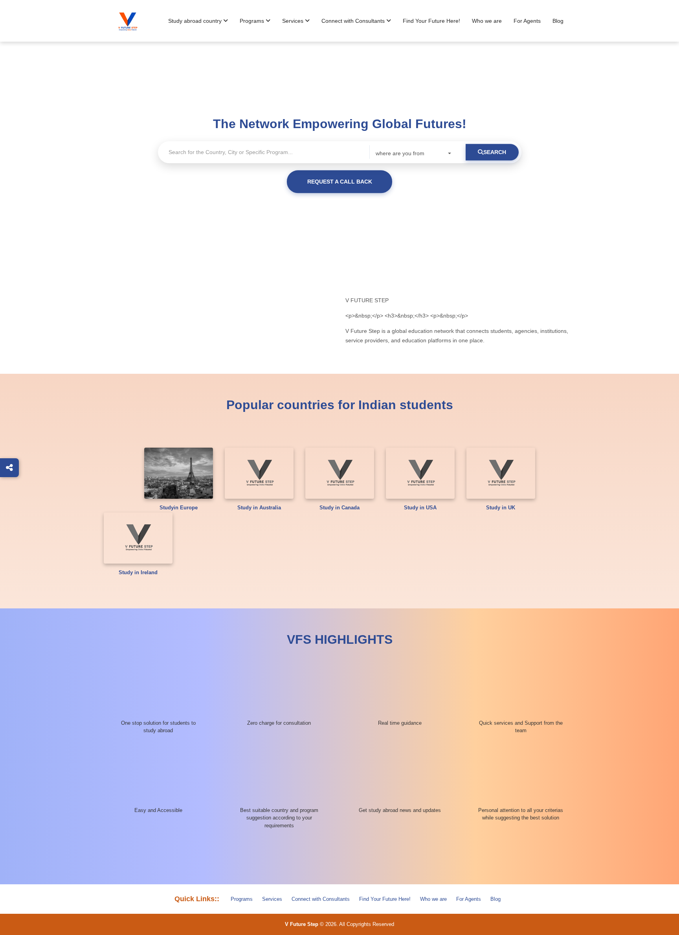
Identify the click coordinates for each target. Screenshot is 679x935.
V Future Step (301, 924)
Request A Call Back (339, 181)
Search (494, 152)
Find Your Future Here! (431, 21)
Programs (242, 899)
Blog (557, 21)
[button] (198, 21)
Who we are (487, 21)
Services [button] (293, 21)
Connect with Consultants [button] (353, 21)
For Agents (527, 21)
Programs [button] (253, 21)
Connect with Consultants (321, 899)
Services (272, 899)
